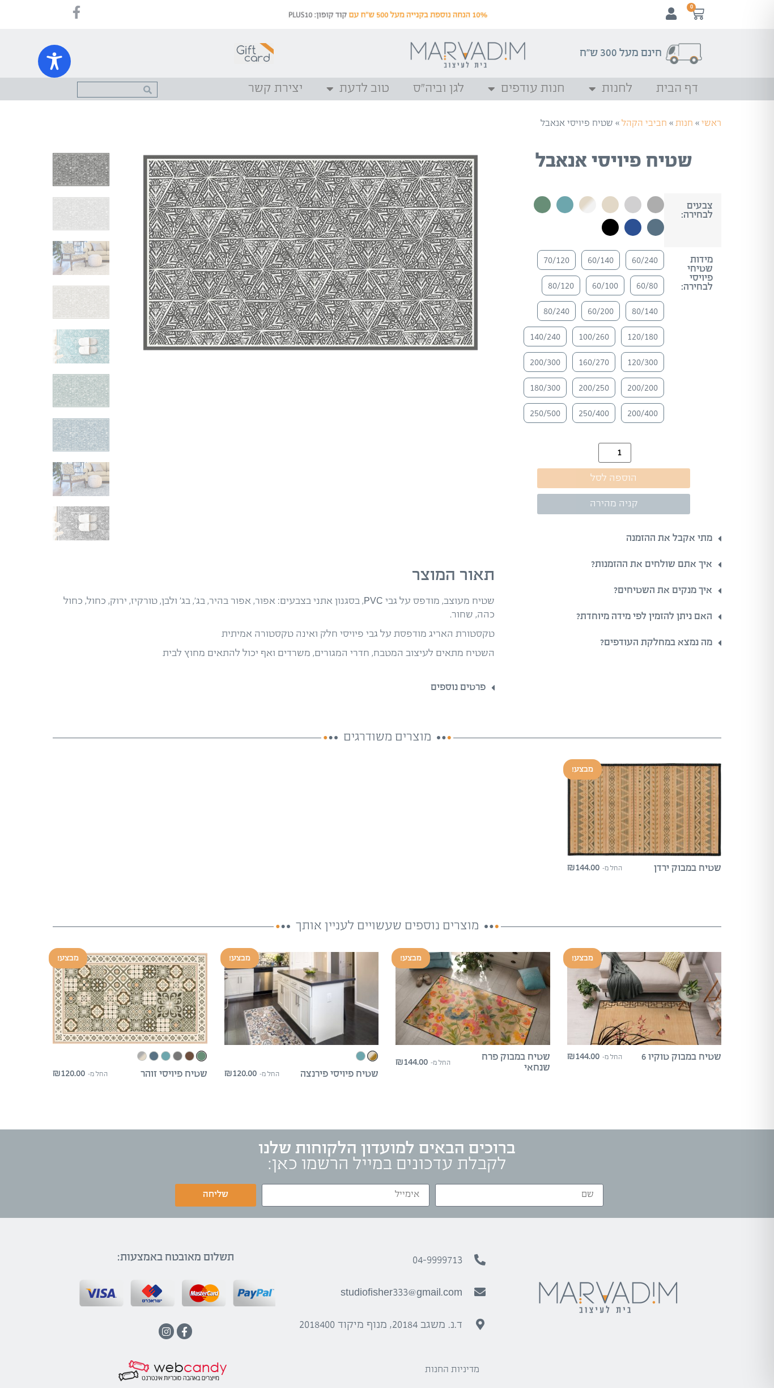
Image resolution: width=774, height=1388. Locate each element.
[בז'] (610, 204)
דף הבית (677, 89)
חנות (684, 123)
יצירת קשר (275, 89)
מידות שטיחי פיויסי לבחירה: (697, 274)
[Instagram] (166, 1331)
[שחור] (610, 227)
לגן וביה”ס (438, 89)
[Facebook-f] (184, 1331)
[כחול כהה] (633, 227)
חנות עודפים (533, 89)
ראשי (711, 123)
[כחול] (655, 227)
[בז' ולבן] (587, 204)
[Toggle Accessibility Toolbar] (54, 61)
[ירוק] (542, 204)
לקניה (644, 846)
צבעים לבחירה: (697, 211)
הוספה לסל (613, 478)
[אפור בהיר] (633, 204)
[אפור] (655, 204)
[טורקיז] (565, 204)
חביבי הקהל (644, 123)
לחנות (617, 89)
